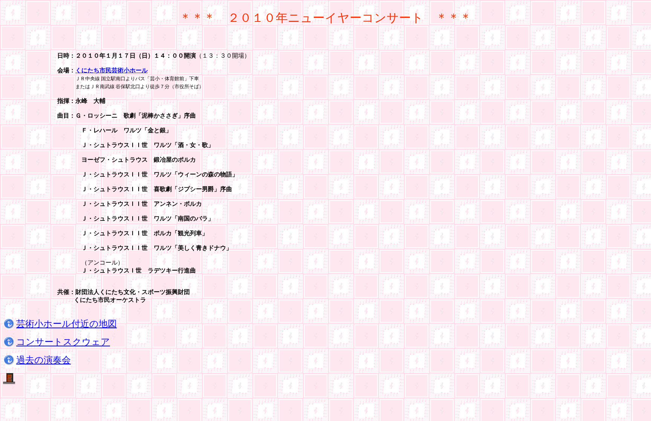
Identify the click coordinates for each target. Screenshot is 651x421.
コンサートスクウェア (63, 342)
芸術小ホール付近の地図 (66, 324)
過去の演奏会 (43, 360)
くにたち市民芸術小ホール (111, 70)
